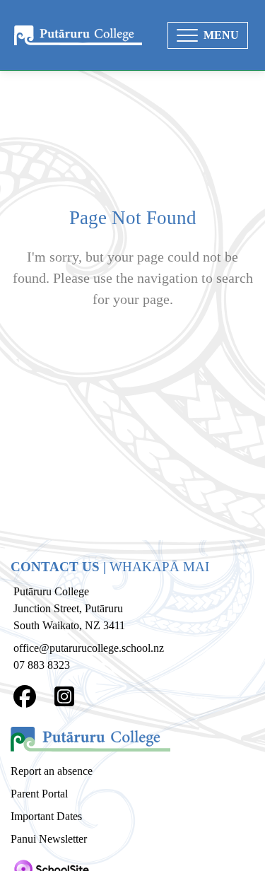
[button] (207, 35)
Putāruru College (51, 591)
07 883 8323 (41, 665)
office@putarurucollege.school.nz (88, 648)
